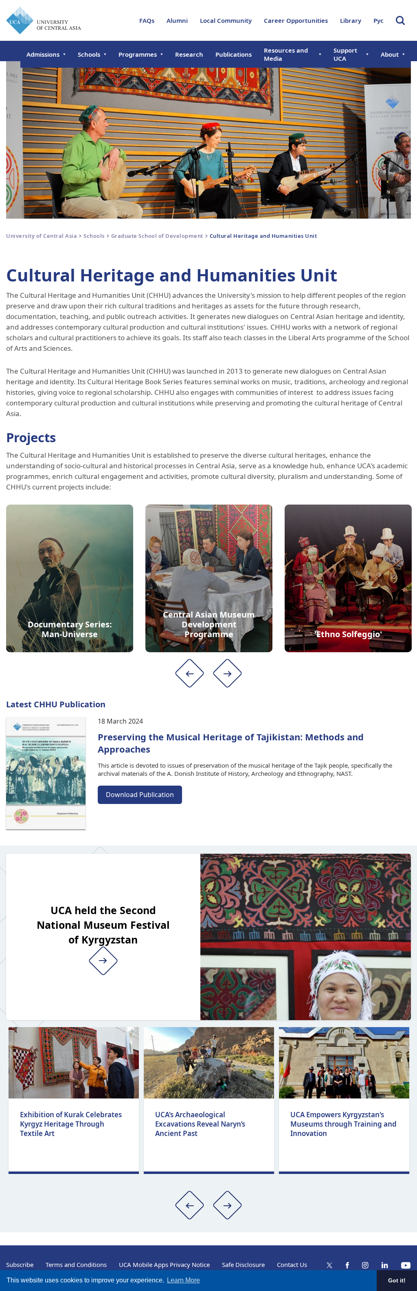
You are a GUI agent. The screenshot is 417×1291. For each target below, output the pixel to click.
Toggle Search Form (400, 20)
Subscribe (19, 1264)
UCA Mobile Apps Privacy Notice (164, 1264)
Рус (378, 20)
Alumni (177, 20)
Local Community (226, 20)
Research (189, 54)
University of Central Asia (41, 235)
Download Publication (140, 794)
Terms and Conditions (76, 1264)
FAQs (146, 20)
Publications (233, 54)
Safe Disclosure (243, 1264)
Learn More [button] (183, 1280)
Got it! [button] (397, 1280)
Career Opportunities (296, 20)
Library (350, 20)
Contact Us (292, 1264)
